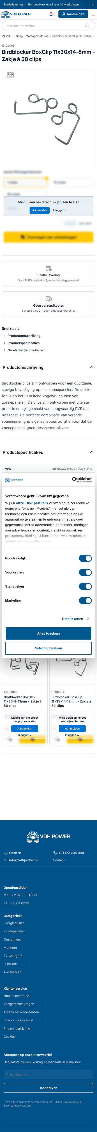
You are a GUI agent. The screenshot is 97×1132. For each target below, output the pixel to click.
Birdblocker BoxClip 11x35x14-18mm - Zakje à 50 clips (71, 701)
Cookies (9, 1036)
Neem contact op (16, 996)
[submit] (87, 25)
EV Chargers (13, 956)
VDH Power (7, 36)
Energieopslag (14, 923)
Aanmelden (75, 14)
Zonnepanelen (14, 931)
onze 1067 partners (32, 503)
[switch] (85, 572)
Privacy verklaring (17, 1028)
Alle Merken (12, 972)
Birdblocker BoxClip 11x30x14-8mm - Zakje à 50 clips (72, 36)
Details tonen (72, 619)
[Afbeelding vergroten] (48, 117)
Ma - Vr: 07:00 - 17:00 (20, 895)
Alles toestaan (48, 633)
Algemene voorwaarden (21, 1012)
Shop (19, 36)
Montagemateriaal (37, 36)
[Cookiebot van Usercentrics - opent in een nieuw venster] (72, 480)
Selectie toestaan (48, 648)
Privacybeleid (72, 1102)
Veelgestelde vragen (19, 1004)
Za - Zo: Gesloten (16, 903)
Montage (10, 947)
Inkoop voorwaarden (19, 1020)
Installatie (11, 964)
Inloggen (60, 210)
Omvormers (12, 939)
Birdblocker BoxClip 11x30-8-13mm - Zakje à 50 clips (23, 701)
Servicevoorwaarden (17, 1105)
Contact (61, 860)
